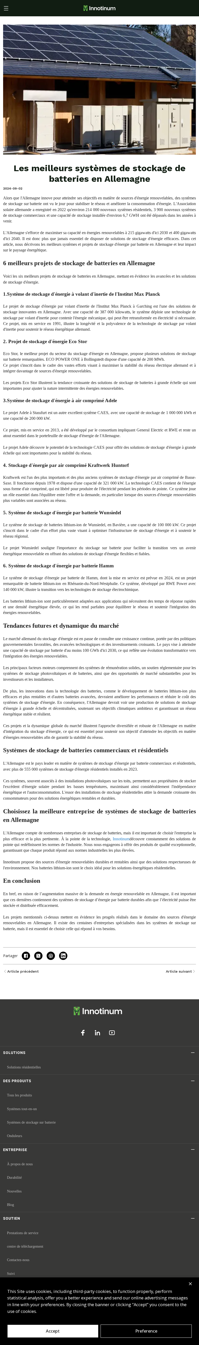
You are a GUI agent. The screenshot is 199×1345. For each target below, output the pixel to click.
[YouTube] (112, 1033)
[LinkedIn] (97, 1033)
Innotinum (121, 839)
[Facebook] (83, 1033)
